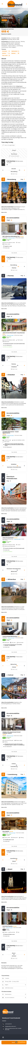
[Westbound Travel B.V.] (7, 1011)
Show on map (11, 237)
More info (4, 212)
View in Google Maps (9, 145)
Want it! (14, 1042)
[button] (4, 192)
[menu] (26, 4)
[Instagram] (3, 1037)
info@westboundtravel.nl (10, 1026)
